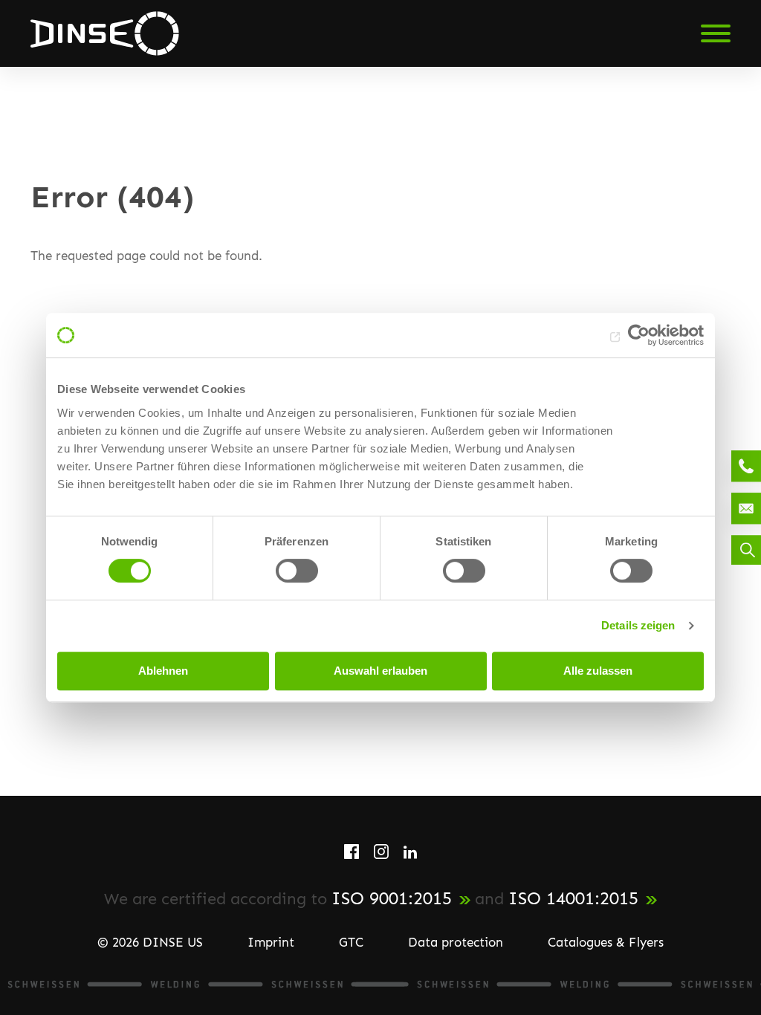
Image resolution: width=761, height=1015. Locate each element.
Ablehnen (163, 670)
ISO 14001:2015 (573, 898)
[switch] (297, 571)
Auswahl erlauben (380, 670)
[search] (746, 550)
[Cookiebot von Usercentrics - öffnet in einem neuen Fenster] (639, 335)
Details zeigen (638, 625)
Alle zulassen (597, 670)
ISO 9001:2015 (391, 898)
